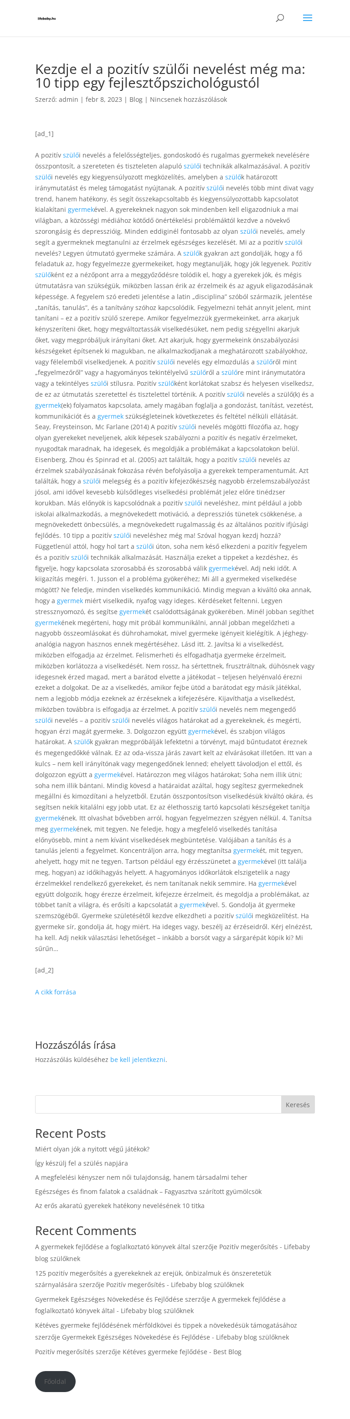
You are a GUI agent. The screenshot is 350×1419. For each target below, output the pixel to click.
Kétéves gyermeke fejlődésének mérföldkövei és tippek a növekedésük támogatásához (166, 1325)
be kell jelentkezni (137, 1059)
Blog (136, 99)
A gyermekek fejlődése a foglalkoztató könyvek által (112, 1246)
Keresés (298, 1104)
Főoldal (55, 1381)
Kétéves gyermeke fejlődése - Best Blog (182, 1351)
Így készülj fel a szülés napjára (81, 1163)
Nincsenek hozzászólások (188, 99)
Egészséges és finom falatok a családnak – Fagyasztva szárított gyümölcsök (148, 1191)
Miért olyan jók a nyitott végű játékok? (92, 1149)
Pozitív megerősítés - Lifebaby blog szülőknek (175, 1284)
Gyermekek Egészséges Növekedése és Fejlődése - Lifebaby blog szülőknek (175, 1337)
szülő (71, 155)
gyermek (81, 209)
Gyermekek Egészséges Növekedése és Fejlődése (109, 1299)
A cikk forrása (55, 992)
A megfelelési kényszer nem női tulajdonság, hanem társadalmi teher (141, 1177)
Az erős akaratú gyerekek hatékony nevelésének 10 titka (120, 1205)
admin (68, 99)
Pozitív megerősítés (64, 1351)
